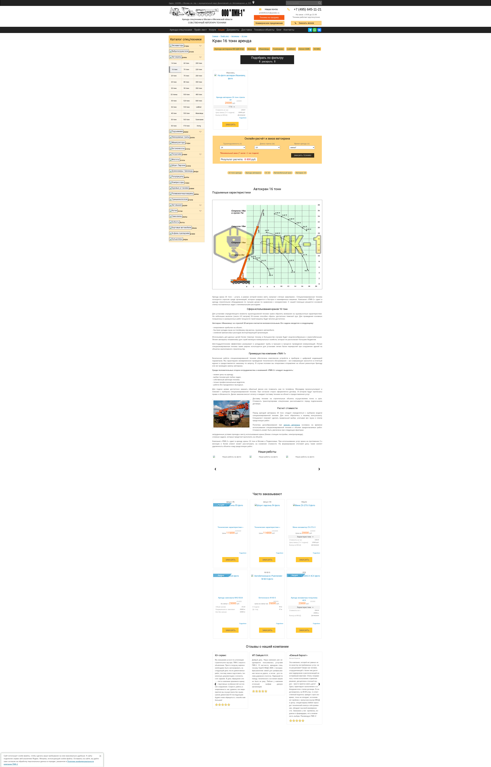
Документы (233, 29)
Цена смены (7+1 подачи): (225, 112)
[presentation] (215, 468)
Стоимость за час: (222, 110)
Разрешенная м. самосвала (225, 609)
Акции (221, 29)
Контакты (288, 29)
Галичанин (278, 49)
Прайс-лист (200, 29)
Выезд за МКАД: (222, 115)
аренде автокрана (292, 425)
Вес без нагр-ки (221, 612)
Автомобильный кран (283, 173)
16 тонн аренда (235, 173)
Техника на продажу (269, 17)
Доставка (246, 29)
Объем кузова (221, 607)
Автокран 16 (301, 173)
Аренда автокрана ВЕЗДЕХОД (229, 49)
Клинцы (251, 49)
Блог (279, 29)
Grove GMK (304, 49)
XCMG (317, 49)
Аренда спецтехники (181, 29)
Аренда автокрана (253, 173)
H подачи (255, 607)
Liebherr (291, 49)
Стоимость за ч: (295, 610)
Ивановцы (264, 49)
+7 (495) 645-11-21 (307, 9)
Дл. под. (255, 609)
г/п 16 (267, 173)
